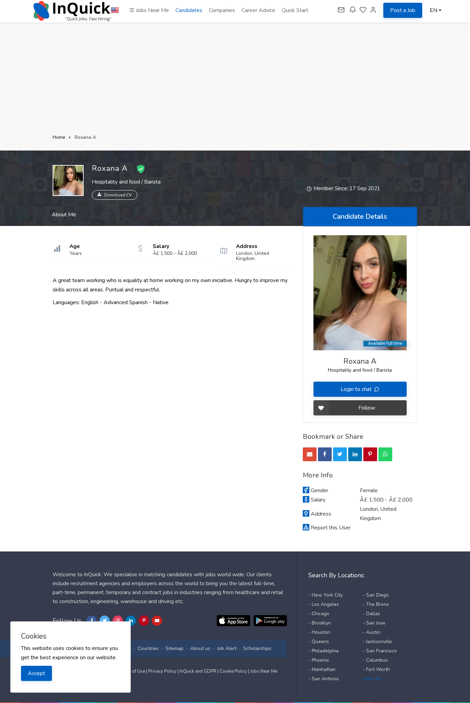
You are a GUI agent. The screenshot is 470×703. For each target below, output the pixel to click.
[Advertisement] (235, 81)
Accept (36, 673)
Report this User (331, 527)
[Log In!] (373, 10)
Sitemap (174, 648)
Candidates (188, 10)
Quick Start (295, 10)
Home (59, 137)
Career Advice (258, 10)
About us (200, 648)
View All (372, 678)
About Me (64, 214)
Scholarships (257, 648)
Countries (148, 648)
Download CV (118, 195)
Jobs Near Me (152, 10)
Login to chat (357, 389)
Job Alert (226, 648)
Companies (222, 10)
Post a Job (402, 10)
